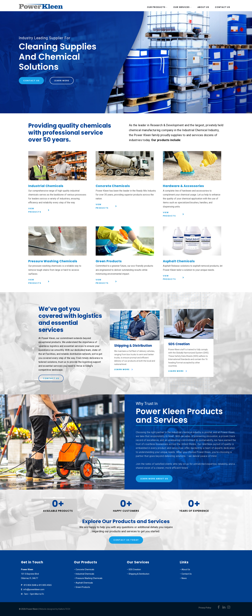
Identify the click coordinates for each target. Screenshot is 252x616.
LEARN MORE (122, 369)
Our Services (181, 7)
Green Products (109, 261)
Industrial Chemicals (45, 186)
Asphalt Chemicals (179, 261)
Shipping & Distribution (139, 574)
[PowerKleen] (41, 9)
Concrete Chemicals (113, 186)
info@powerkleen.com (33, 589)
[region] (126, 62)
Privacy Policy (205, 608)
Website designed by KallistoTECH (54, 609)
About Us (203, 7)
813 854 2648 (30, 585)
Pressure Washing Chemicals (52, 261)
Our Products (156, 7)
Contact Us (222, 7)
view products (34, 210)
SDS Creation (135, 569)
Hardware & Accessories (183, 186)
